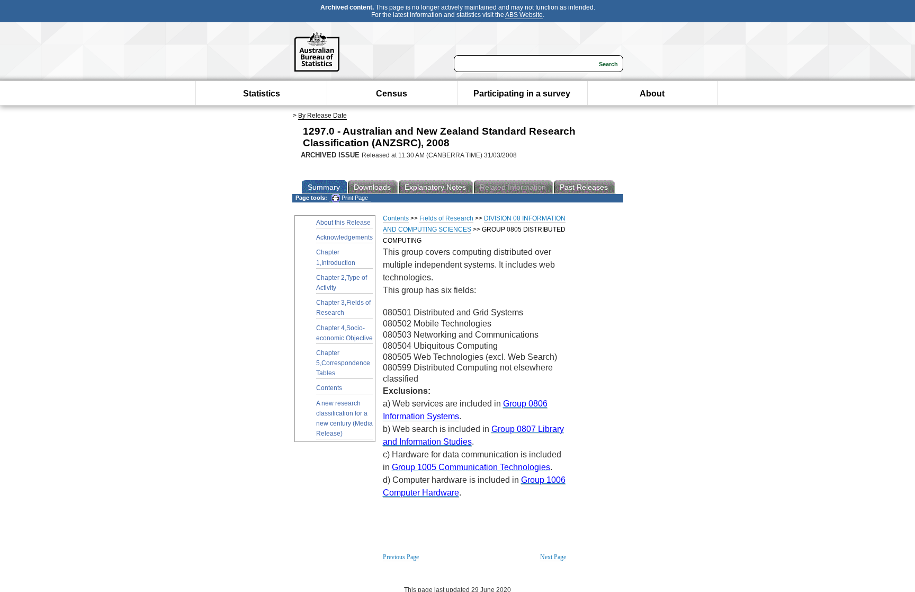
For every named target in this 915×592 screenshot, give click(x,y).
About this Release (343, 222)
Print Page (354, 198)
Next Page (553, 557)
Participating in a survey (521, 93)
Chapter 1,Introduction (335, 257)
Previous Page (401, 557)
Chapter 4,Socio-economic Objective (344, 333)
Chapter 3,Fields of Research (343, 307)
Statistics (261, 93)
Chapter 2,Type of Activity (341, 282)
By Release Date (322, 115)
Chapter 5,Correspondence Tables (343, 363)
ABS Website (524, 15)
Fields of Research (446, 218)
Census (391, 93)
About (652, 93)
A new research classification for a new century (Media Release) (344, 419)
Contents (329, 388)
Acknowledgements (344, 237)
